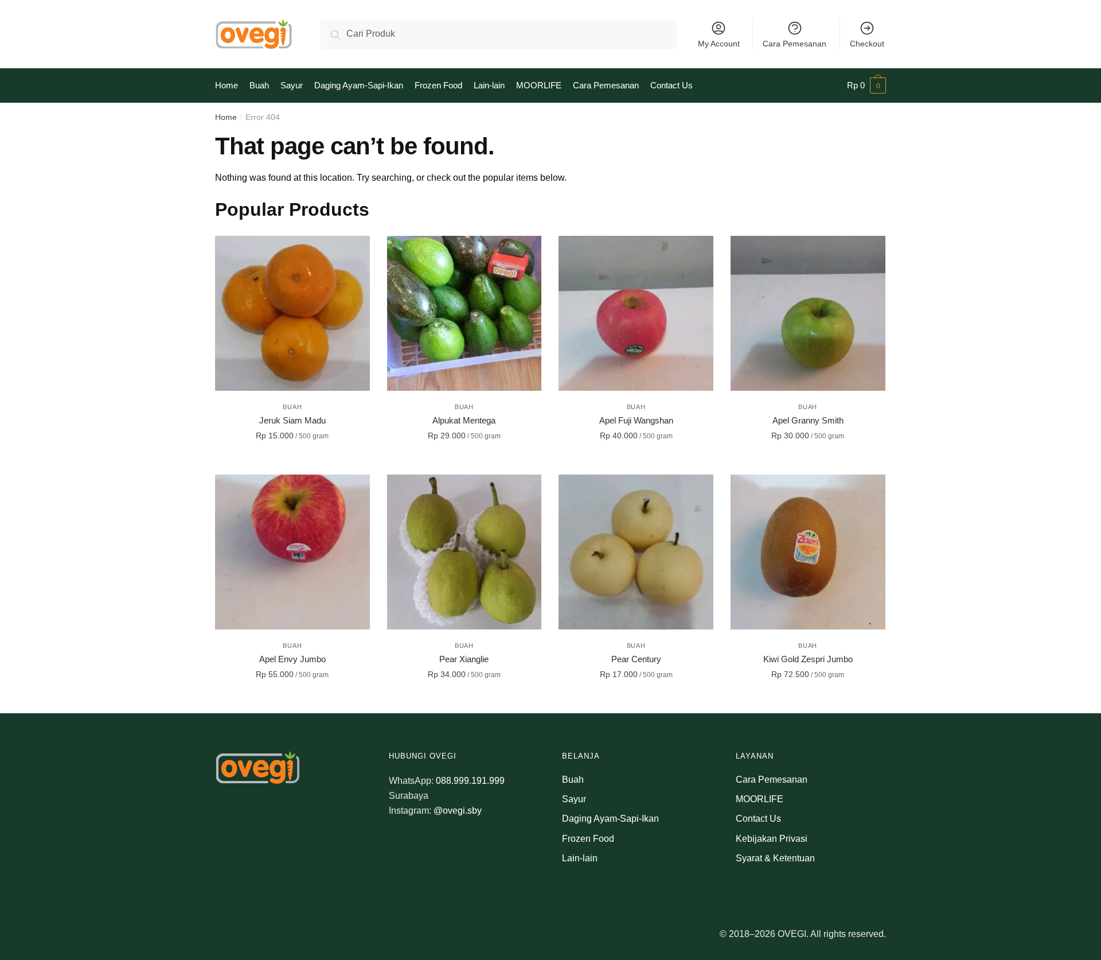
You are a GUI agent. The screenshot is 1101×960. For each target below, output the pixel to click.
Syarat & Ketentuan (775, 858)
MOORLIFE (759, 799)
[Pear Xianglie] (464, 552)
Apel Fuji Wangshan (636, 420)
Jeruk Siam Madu (292, 420)
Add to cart (292, 461)
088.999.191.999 (470, 781)
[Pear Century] (636, 552)
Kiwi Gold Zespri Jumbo (808, 659)
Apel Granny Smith (808, 420)
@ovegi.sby (458, 810)
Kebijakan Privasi (771, 839)
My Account (719, 43)
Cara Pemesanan (794, 43)
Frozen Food (588, 839)
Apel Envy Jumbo (292, 659)
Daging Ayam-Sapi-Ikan (610, 818)
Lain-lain (580, 858)
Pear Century (636, 659)
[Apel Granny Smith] (808, 313)
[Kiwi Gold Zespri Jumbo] (808, 552)
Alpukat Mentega (463, 420)
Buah (292, 406)
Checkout (867, 43)
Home (226, 117)
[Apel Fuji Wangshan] (636, 313)
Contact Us (758, 818)
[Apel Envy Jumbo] (292, 552)
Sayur (574, 799)
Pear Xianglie (464, 659)
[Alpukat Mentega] (464, 313)
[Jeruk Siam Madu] (292, 313)
